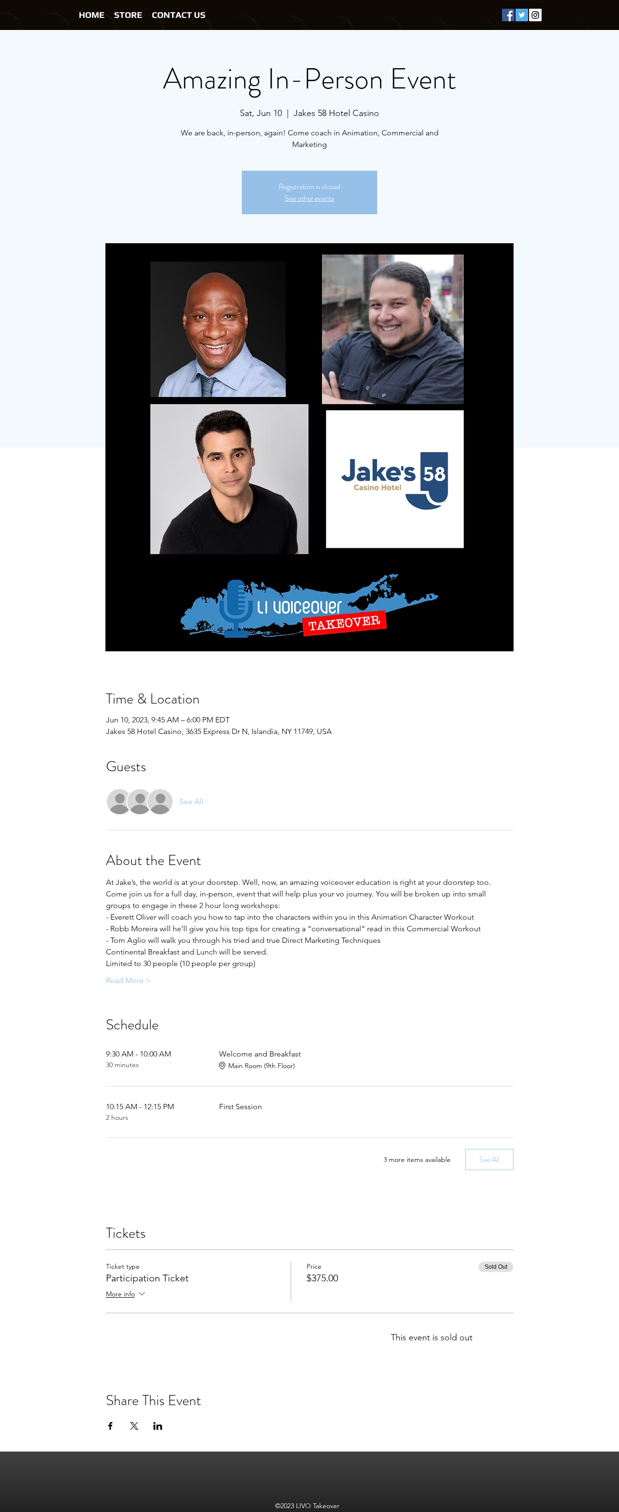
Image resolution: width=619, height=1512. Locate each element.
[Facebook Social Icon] (508, 15)
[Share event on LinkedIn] (157, 1426)
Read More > (128, 980)
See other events (309, 198)
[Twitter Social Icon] (522, 15)
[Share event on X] (134, 1426)
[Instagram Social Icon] (535, 15)
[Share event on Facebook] (110, 1426)
